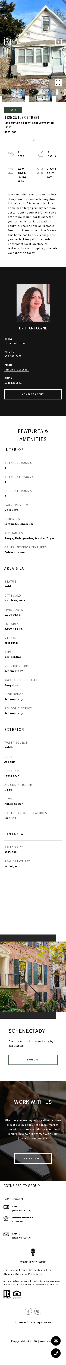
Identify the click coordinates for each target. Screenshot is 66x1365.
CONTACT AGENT (33, 394)
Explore (33, 1060)
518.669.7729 (13, 356)
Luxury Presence (42, 1322)
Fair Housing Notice (15, 1270)
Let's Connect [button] (33, 1158)
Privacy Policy (47, 1341)
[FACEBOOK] (28, 1311)
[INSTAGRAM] (37, 1311)
